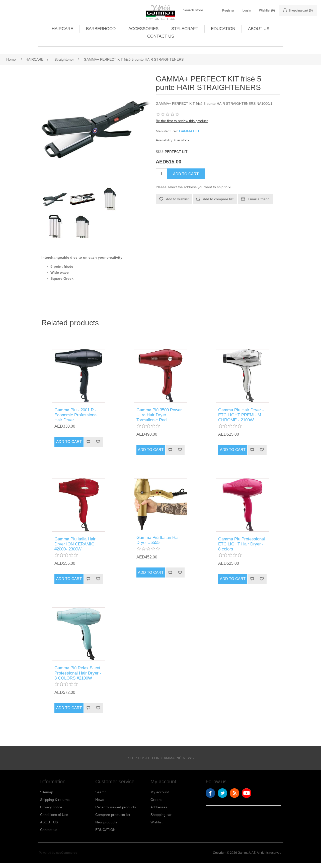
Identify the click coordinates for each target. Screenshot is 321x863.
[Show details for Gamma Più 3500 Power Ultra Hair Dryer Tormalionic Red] (160, 376)
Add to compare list (218, 199)
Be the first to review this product (182, 121)
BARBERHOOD (101, 28)
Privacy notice (51, 807)
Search (101, 792)
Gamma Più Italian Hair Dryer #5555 (158, 540)
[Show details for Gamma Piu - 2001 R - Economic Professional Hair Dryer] (78, 376)
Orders (156, 800)
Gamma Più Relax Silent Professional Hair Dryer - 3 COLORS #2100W (77, 673)
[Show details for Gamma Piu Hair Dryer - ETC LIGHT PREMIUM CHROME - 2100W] (242, 376)
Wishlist (156, 822)
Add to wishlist (177, 199)
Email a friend (259, 199)
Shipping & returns (54, 800)
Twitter (222, 793)
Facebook (210, 793)
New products (106, 822)
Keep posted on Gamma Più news (160, 758)
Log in (247, 10)
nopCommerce (66, 852)
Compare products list (112, 815)
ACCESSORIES (143, 28)
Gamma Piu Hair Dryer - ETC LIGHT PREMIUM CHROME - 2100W (241, 415)
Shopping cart (161, 815)
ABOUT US (258, 28)
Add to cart (186, 174)
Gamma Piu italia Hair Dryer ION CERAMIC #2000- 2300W (75, 544)
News (99, 800)
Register (228, 10)
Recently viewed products (115, 807)
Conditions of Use (54, 815)
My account (159, 792)
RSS (234, 793)
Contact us (48, 830)
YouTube (246, 793)
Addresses (158, 807)
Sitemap (46, 792)
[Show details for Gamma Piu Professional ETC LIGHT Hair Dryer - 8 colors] (242, 505)
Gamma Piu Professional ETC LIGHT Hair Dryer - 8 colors (241, 544)
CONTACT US (160, 36)
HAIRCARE (62, 28)
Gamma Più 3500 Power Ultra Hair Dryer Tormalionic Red (159, 415)
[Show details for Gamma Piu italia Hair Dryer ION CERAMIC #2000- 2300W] (78, 505)
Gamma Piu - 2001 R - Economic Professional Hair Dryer (76, 415)
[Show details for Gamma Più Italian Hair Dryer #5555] (160, 504)
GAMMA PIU (189, 131)
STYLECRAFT (184, 28)
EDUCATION (223, 28)
